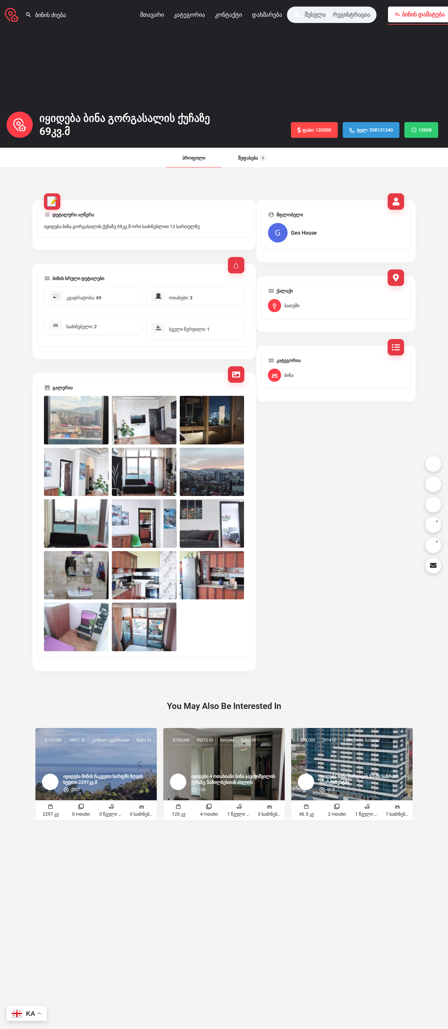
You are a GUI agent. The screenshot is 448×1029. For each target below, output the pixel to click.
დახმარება (267, 14)
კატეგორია (189, 14)
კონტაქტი (228, 14)
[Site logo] (12, 14)
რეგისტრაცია (351, 14)
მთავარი (152, 14)
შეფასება (251, 158)
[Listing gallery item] (76, 420)
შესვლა (315, 14)
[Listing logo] (20, 125)
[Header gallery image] (74, 74)
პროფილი (193, 158)
